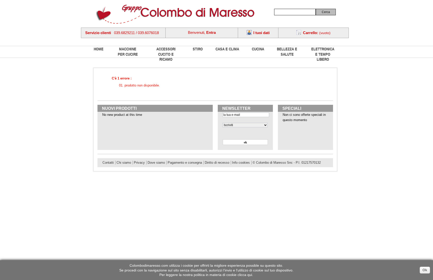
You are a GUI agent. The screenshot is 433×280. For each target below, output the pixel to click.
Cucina (258, 49)
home (98, 49)
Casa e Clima (227, 49)
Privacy (139, 162)
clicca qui (245, 275)
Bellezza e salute (287, 51)
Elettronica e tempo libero (322, 54)
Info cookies (241, 162)
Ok (424, 270)
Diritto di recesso (217, 162)
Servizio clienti (98, 33)
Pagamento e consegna (185, 162)
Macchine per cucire (128, 51)
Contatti (108, 162)
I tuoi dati (261, 33)
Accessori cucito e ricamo (166, 54)
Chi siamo (124, 162)
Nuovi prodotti (119, 108)
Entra (211, 32)
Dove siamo (156, 162)
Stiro (198, 49)
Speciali (291, 108)
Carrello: (310, 33)
